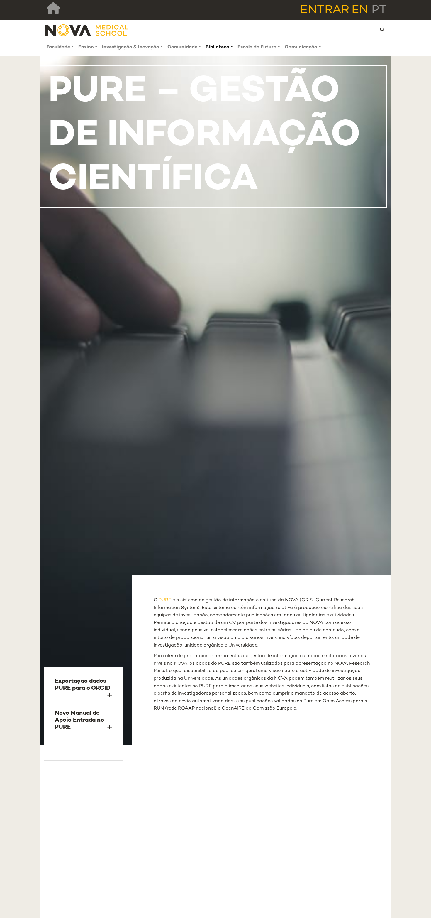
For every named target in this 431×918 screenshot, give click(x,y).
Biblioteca (217, 47)
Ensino (86, 47)
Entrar (324, 10)
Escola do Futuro (256, 47)
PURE (165, 600)
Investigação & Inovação (130, 47)
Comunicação (301, 47)
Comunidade (182, 47)
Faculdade (58, 47)
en (360, 10)
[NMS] (87, 30)
